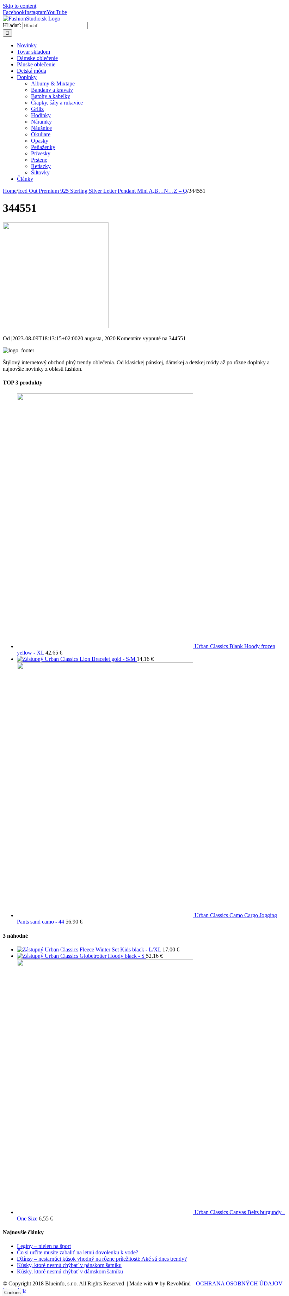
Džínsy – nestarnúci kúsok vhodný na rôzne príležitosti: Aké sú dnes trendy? (102, 1259)
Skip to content (19, 6)
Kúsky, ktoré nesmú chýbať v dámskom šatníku (70, 1271)
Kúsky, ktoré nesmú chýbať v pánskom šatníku (69, 1265)
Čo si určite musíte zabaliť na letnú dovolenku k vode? (77, 1252)
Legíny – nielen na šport (44, 1246)
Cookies (12, 1292)
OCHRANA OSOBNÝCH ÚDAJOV (239, 1283)
